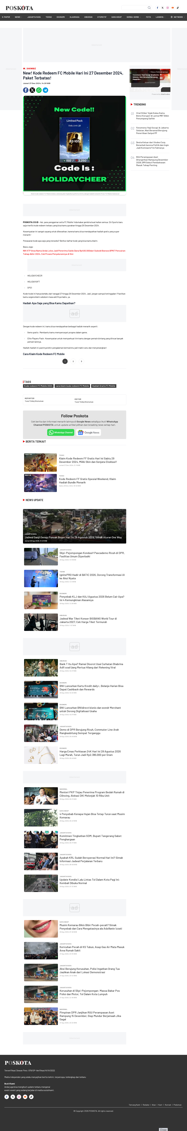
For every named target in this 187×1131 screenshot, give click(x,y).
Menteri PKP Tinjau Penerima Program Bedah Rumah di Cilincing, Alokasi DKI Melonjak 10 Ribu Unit (92, 793)
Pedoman (178, 1105)
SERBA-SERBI (133, 17)
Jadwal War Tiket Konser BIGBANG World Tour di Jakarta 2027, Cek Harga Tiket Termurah (88, 620)
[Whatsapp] (39, 90)
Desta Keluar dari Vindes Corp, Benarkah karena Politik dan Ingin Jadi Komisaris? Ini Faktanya (152, 145)
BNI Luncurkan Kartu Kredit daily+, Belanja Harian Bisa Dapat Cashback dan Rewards (91, 687)
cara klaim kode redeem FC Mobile (72, 385)
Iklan (154, 1105)
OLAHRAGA (74, 17)
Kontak (168, 1105)
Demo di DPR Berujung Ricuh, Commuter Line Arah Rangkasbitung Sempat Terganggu (89, 731)
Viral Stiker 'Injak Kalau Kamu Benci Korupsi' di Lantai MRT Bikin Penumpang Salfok (152, 116)
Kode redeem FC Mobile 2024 (38, 385)
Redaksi (146, 1105)
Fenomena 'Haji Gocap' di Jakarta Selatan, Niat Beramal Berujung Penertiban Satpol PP (152, 130)
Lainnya (159, 17)
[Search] (149, 7)
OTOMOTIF (102, 17)
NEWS (17, 17)
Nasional (63, 789)
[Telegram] (45, 90)
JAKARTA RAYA (34, 17)
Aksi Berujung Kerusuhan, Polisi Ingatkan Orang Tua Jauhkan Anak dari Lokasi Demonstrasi (90, 970)
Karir (160, 1105)
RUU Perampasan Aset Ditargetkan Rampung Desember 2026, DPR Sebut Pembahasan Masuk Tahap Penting (152, 161)
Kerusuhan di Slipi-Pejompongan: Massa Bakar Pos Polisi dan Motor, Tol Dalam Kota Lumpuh (90, 992)
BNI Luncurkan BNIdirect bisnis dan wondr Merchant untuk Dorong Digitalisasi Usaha (90, 709)
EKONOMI (61, 17)
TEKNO (49, 17)
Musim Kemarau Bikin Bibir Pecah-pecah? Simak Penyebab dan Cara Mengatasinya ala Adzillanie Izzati (91, 926)
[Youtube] (172, 7)
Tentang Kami (134, 1105)
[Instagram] (167, 7)
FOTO (148, 17)
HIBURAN (88, 17)
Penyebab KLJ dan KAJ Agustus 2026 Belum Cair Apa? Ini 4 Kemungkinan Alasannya (92, 598)
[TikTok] (178, 7)
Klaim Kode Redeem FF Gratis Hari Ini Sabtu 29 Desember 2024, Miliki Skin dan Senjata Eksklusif (88, 460)
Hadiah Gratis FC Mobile (103, 385)
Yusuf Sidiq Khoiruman (34, 401)
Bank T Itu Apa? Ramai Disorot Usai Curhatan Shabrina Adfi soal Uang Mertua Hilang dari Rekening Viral (91, 665)
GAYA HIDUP (116, 17)
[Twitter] (162, 7)
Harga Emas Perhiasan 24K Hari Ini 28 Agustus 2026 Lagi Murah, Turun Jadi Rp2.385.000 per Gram (90, 753)
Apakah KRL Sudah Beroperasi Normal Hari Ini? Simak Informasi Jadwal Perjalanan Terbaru (91, 859)
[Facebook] (157, 7)
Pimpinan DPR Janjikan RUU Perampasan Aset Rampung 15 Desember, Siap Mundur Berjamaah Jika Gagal (90, 1016)
